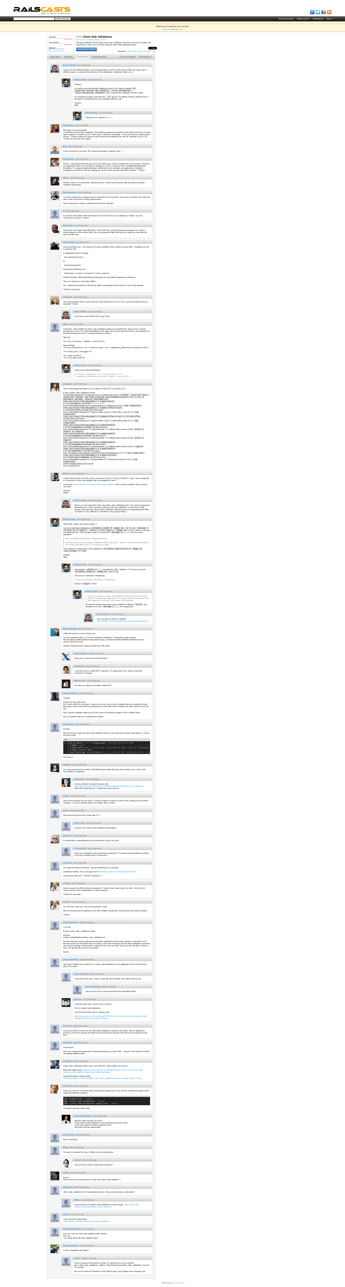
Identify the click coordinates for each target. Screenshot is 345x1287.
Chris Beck (67, 1086)
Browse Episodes (286, 19)
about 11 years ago (87, 1246)
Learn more (167, 29)
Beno (65, 146)
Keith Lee (78, 999)
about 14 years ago (87, 922)
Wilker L (66, 178)
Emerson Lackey (69, 192)
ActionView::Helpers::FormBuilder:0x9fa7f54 (116, 872)
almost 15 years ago (77, 796)
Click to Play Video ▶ (86, 49)
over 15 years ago (83, 65)
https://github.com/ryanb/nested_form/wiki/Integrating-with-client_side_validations (109, 786)
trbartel (66, 796)
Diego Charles (68, 159)
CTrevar (77, 1258)
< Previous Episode (127, 57)
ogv (153, 51)
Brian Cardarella (69, 65)
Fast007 (66, 1214)
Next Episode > (145, 57)
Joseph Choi (79, 666)
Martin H (66, 473)
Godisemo (67, 765)
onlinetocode (68, 1187)
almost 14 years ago (80, 1086)
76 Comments (82, 57)
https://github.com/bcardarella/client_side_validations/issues (122, 621)
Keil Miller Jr (68, 1061)
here (109, 117)
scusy (65, 810)
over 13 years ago (93, 681)
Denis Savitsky (69, 1135)
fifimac (77, 1200)
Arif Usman (67, 863)
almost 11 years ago (89, 1258)
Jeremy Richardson (70, 922)
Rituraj (65, 1147)
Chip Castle (67, 297)
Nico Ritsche (68, 225)
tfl (64, 211)
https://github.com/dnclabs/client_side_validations (95, 484)
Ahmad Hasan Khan (70, 1246)
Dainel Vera (67, 836)
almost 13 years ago (78, 1173)
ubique (65, 324)
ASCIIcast (68, 57)
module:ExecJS (97, 403)
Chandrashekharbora (71, 1229)
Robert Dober (68, 125)
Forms (103, 40)
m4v (144, 51)
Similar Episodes (99, 57)
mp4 (139, 51)
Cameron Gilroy (80, 848)
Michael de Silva (80, 80)
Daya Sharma (68, 724)
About (329, 19)
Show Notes (55, 57)
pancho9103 (68, 1043)
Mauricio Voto (79, 779)
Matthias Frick (79, 681)
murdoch (77, 1160)
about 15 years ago (85, 629)
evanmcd (66, 883)
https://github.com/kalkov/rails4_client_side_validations (86, 1221)
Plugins (98, 40)
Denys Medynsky (81, 974)
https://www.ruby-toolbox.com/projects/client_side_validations (106, 1205)
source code (132, 51)
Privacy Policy (179, 1283)
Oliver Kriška (79, 823)
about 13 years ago (77, 1147)
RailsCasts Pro (303, 19)
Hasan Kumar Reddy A (83, 1116)
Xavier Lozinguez (80, 653)
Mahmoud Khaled (69, 629)
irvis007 (66, 1173)
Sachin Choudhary (70, 693)
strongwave (67, 384)
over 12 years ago (87, 1200)
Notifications (318, 19)
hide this (178, 29)
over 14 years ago (80, 836)
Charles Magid (68, 242)
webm (149, 51)
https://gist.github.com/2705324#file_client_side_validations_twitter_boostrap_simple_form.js (102, 1078)
